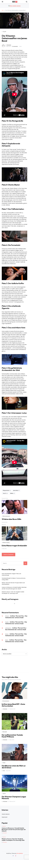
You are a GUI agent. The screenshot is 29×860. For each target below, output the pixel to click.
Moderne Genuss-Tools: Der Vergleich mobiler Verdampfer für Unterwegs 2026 (13, 592)
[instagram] (16, 856)
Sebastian (9, 45)
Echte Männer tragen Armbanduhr (14, 546)
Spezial (4, 826)
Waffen (12, 493)
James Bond (16, 490)
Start (3, 10)
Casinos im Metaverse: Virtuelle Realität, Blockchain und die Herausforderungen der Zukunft (14, 588)
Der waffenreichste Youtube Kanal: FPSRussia (12, 736)
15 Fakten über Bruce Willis (11, 519)
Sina (4, 770)
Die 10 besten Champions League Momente (14, 797)
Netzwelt (5, 731)
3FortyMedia (19, 853)
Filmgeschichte (6, 490)
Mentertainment (6, 516)
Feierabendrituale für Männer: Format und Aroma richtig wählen (13, 578)
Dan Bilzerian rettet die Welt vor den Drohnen (14, 767)
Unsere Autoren (6, 814)
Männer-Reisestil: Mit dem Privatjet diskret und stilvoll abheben (13, 583)
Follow (15, 606)
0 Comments (15, 46)
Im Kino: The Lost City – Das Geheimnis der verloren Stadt (16, 616)
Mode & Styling (6, 542)
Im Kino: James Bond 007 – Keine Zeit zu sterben (13, 705)
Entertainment (6, 701)
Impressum (4, 817)
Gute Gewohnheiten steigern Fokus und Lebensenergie (11, 574)
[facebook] (13, 856)
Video (4, 762)
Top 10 (4, 31)
